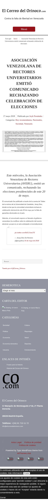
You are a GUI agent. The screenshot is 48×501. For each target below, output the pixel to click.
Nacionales (37, 120)
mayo (8, 116)
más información (15, 473)
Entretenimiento (30, 350)
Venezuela (28, 124)
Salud (27, 337)
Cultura (27, 325)
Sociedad (19, 124)
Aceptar (26, 473)
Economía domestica (10, 344)
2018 (13, 116)
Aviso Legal (16, 442)
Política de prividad (32, 442)
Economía (6, 337)
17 (4, 116)
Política (5, 331)
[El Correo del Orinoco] (24, 11)
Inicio (15, 39)
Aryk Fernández (35, 116)
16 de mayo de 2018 (31, 241)
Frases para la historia (15, 365)
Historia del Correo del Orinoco (18, 368)
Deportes (28, 344)
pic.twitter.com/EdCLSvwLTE (25, 233)
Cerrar (3, 497)
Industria (6, 350)
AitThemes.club (24, 453)
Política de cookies (27, 445)
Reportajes (28, 331)
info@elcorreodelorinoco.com (12, 426)
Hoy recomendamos (24, 120)
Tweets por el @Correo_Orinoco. (14, 268)
